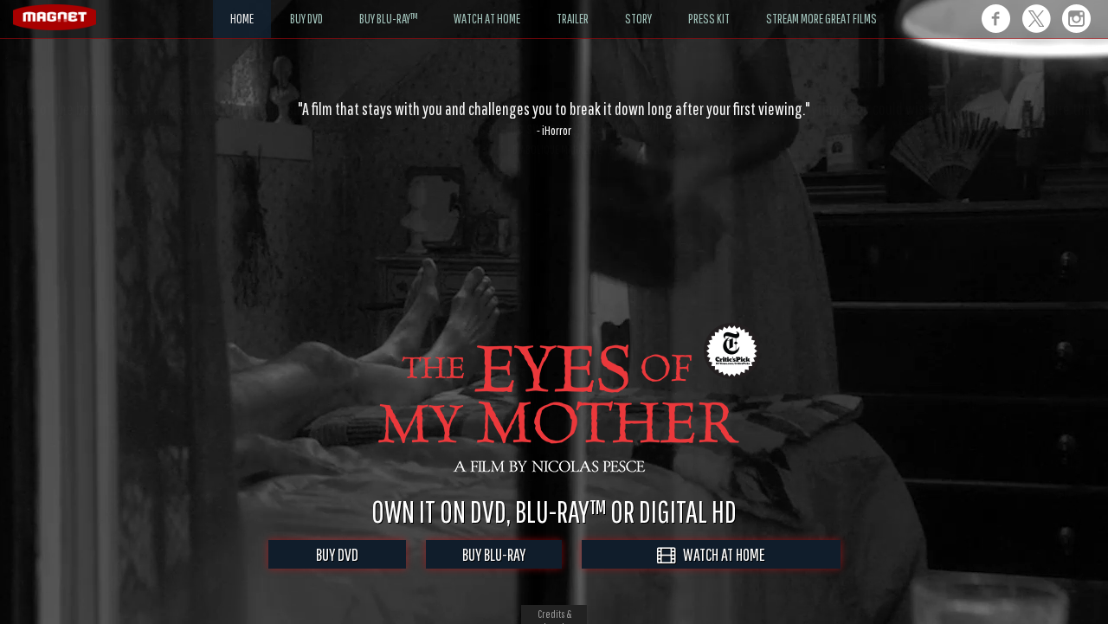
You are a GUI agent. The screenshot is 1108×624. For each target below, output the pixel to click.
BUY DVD (337, 554)
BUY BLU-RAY (493, 554)
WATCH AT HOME (720, 554)
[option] (554, 119)
